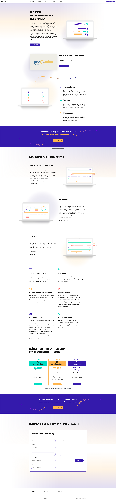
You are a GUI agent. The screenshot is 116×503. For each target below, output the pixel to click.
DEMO (110, 1)
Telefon (33, 464)
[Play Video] (43, 62)
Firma (33, 451)
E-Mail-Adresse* (36, 457)
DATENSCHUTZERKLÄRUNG (62, 493)
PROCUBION (32, 1)
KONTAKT (60, 1)
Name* (33, 444)
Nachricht (63, 438)
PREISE (46, 1)
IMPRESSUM (60, 491)
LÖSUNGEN (39, 1)
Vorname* (34, 438)
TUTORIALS (53, 1)
